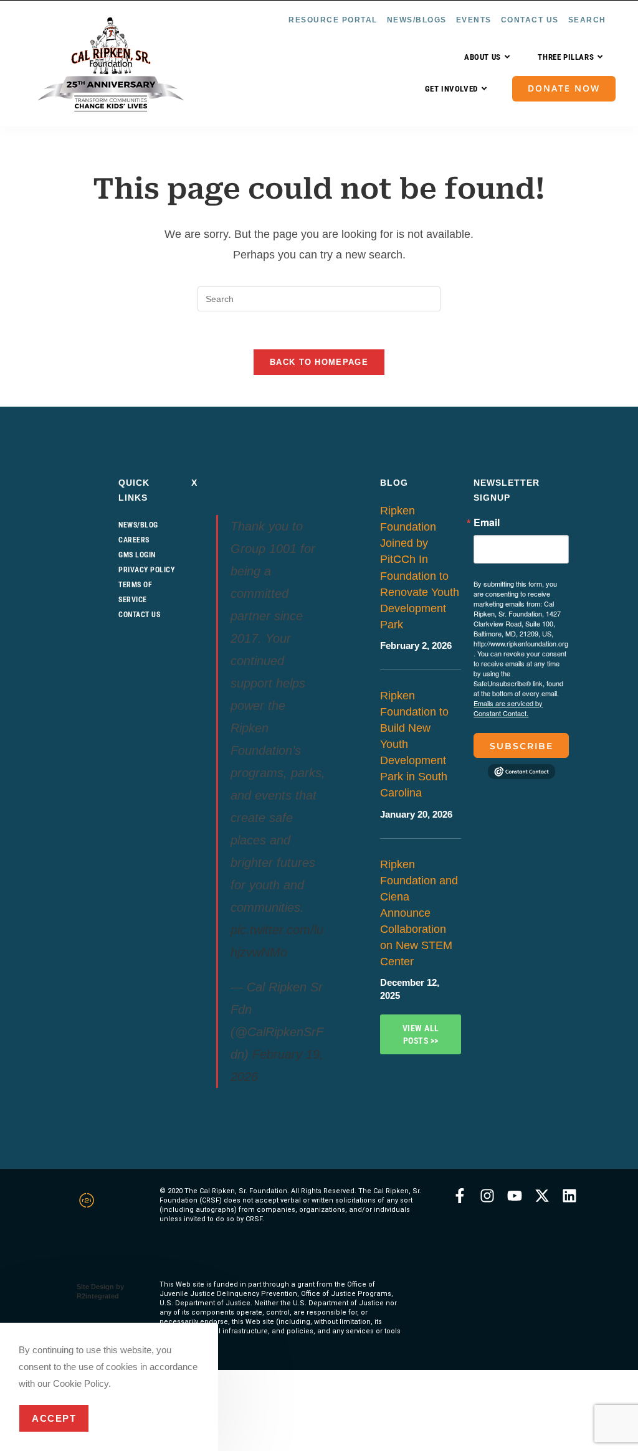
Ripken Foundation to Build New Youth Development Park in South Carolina (414, 744)
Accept (54, 1418)
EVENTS (474, 20)
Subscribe (521, 746)
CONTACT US (530, 20)
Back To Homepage (319, 362)
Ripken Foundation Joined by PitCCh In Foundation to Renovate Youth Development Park (419, 567)
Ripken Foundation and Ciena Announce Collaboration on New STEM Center (419, 913)
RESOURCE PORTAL (333, 20)
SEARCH (587, 20)
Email (487, 522)
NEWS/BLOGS (417, 20)
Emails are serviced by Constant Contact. (508, 708)
